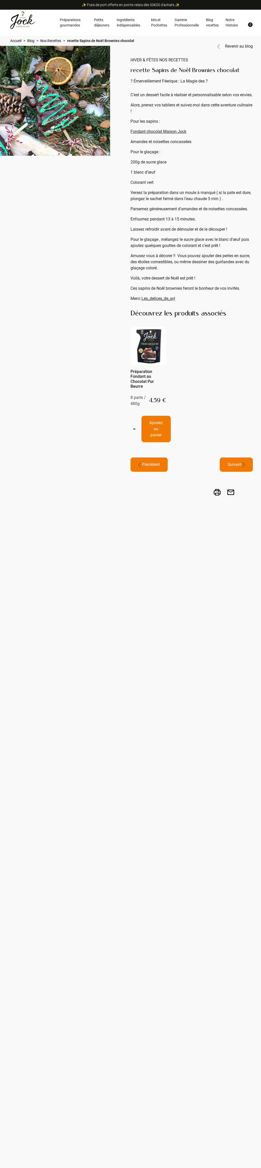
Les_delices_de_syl (158, 298)
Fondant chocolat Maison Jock (158, 131)
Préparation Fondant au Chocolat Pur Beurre (142, 379)
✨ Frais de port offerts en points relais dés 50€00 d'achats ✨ (130, 5)
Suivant (235, 464)
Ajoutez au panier (156, 428)
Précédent (150, 464)
